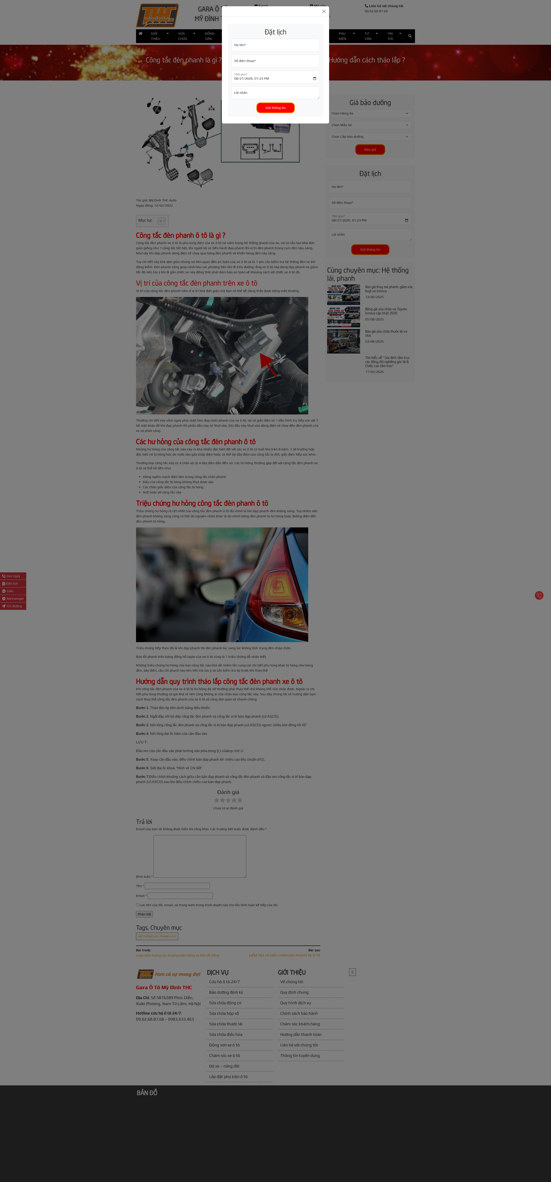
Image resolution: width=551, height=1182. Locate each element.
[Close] (323, 11)
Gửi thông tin (276, 108)
